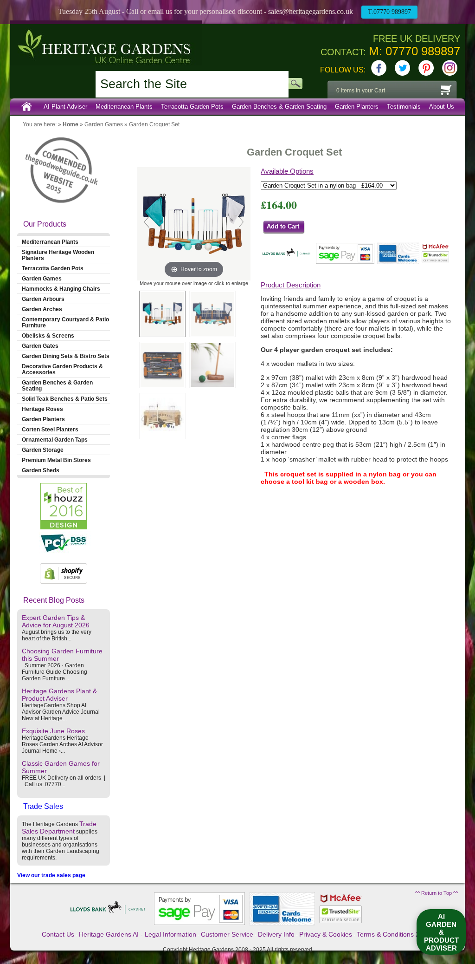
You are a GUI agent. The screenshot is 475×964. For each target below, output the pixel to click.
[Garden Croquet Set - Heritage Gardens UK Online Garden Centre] (162, 314)
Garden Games (103, 124)
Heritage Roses (42, 409)
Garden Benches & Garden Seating (279, 106)
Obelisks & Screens (48, 335)
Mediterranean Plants (124, 106)
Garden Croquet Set (154, 124)
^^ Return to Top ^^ (436, 893)
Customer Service (227, 934)
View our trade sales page (51, 875)
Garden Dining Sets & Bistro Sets (65, 356)
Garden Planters (357, 106)
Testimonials (404, 106)
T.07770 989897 (389, 11)
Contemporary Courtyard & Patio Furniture (65, 322)
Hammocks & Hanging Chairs (61, 289)
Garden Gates (40, 346)
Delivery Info (276, 934)
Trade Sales (43, 806)
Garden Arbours (43, 299)
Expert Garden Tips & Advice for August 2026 (56, 621)
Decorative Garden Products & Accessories (62, 369)
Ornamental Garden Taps (55, 439)
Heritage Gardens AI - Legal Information (137, 934)
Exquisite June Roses (53, 731)
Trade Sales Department (59, 827)
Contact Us (58, 934)
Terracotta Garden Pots (192, 106)
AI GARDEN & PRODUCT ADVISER (441, 932)
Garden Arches (42, 309)
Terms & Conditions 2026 (393, 934)
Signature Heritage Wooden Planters (58, 255)
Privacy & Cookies (325, 934)
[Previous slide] (146, 222)
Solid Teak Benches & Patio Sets (65, 399)
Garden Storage (43, 450)
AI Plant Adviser (65, 106)
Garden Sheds (40, 470)
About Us (441, 106)
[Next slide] (241, 222)
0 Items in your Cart (360, 90)
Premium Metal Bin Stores (56, 460)
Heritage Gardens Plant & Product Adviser (59, 694)
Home (27, 106)
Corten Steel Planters (50, 429)
